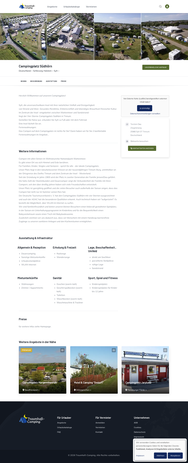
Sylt (56, 70)
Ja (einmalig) (145, 108)
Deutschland (25, 70)
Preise (63, 81)
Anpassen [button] (140, 455)
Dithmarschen (82, 390)
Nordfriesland (31, 390)
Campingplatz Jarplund (138, 382)
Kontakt (99, 432)
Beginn (23, 81)
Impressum (139, 436)
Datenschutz (139, 432)
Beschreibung (36, 81)
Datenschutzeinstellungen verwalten (145, 113)
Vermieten (91, 6)
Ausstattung (51, 81)
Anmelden (100, 422)
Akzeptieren (175, 455)
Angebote (52, 6)
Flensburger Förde (136, 390)
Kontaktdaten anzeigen (143, 148)
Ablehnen (160, 455)
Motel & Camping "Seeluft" (88, 382)
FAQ (59, 432)
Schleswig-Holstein (42, 70)
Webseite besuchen (139, 141)
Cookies (137, 427)
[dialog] (159, 450)
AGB (136, 422)
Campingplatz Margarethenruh (40, 382)
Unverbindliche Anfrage (156, 67)
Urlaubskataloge (71, 6)
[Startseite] (27, 6)
